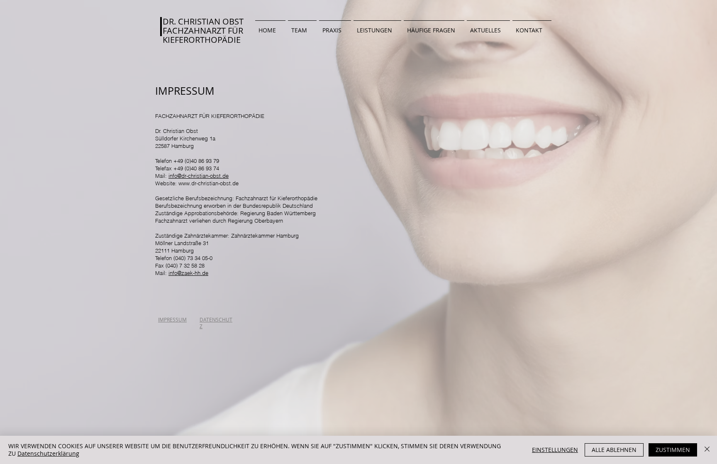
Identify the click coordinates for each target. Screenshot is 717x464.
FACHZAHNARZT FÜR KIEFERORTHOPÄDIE (203, 35)
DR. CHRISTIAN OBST (203, 21)
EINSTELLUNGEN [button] (555, 450)
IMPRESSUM (172, 319)
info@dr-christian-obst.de (198, 175)
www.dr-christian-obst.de (208, 183)
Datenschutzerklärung (48, 453)
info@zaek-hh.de (188, 273)
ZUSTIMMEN (673, 450)
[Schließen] (707, 449)
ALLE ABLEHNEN (614, 450)
